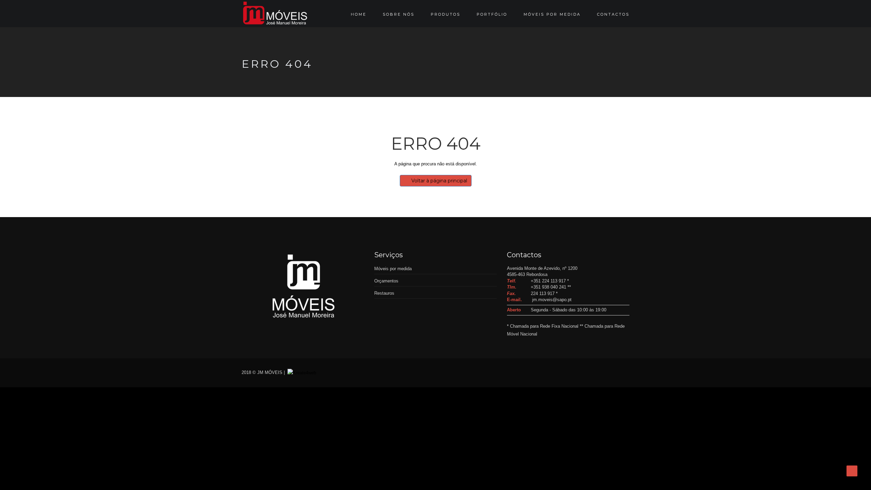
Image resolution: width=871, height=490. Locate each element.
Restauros (384, 293)
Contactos (613, 14)
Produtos (445, 14)
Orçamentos (386, 280)
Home (358, 14)
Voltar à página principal (439, 181)
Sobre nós (398, 14)
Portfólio (492, 14)
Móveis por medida (552, 14)
